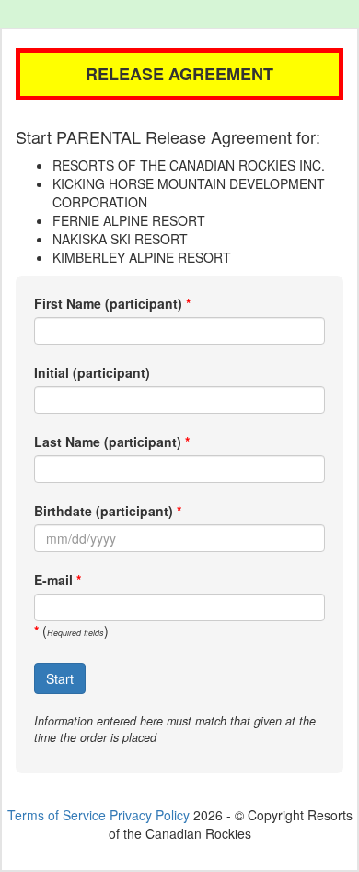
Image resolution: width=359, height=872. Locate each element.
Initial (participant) (92, 372)
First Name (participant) (108, 303)
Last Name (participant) (107, 441)
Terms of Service (56, 815)
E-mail (53, 580)
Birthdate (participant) (103, 510)
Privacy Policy (150, 815)
